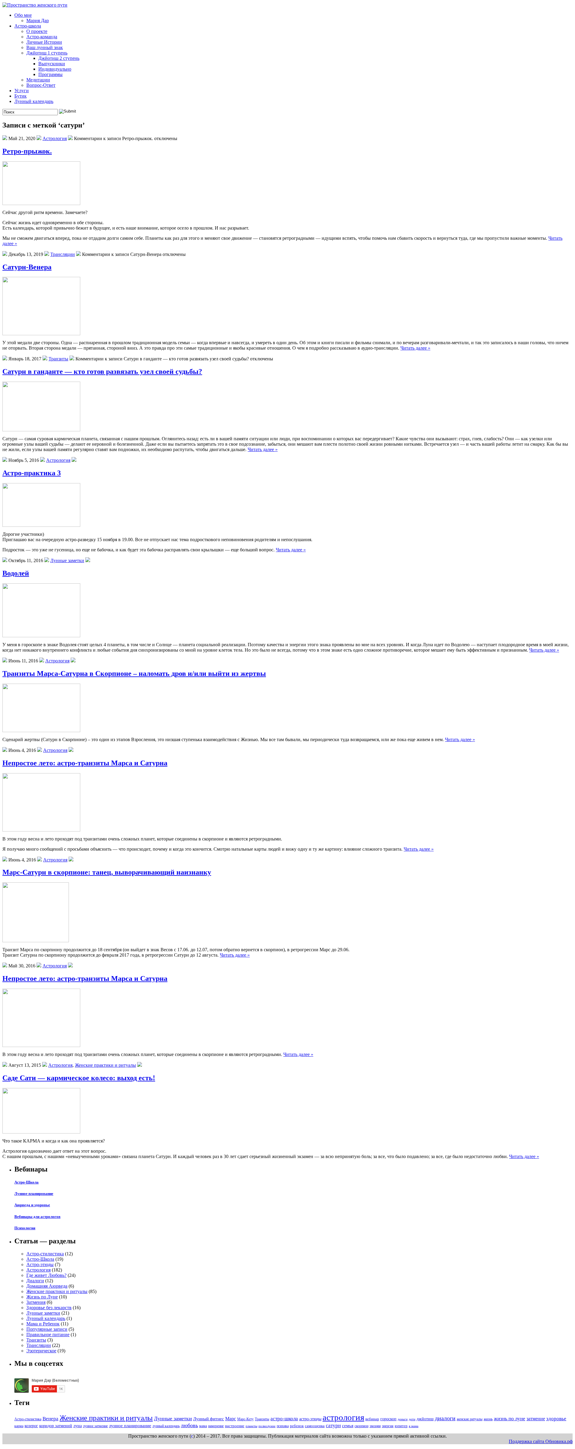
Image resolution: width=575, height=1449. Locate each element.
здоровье (556, 1418)
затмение (535, 1418)
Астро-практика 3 (31, 473)
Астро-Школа (26, 1182)
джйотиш (425, 1418)
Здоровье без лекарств (49, 1307)
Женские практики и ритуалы (105, 1065)
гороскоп (388, 1418)
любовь (189, 1425)
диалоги (445, 1418)
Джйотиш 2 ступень (58, 58)
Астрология (55, 138)
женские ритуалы (469, 1419)
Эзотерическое (41, 1350)
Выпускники (51, 63)
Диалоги (35, 1280)
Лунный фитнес (208, 1418)
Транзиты (58, 358)
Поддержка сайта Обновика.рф (541, 1441)
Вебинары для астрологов (37, 1216)
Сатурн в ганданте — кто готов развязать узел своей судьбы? (102, 371)
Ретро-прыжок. (27, 151)
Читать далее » (415, 348)
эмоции (375, 1426)
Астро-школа (27, 25)
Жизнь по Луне (42, 1296)
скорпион (361, 1426)
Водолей (15, 573)
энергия (388, 1426)
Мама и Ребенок (43, 1323)
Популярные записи (46, 1329)
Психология (24, 1228)
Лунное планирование (33, 1193)
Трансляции (62, 254)
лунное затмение (95, 1426)
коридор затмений (55, 1425)
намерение (216, 1426)
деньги (403, 1419)
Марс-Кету (245, 1419)
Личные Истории (44, 42)
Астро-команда (41, 36)
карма (18, 1426)
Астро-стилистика (45, 1253)
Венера (50, 1418)
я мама (413, 1426)
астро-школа (284, 1418)
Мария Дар (37, 20)
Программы (50, 74)
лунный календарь (166, 1426)
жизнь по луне (509, 1418)
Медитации (38, 79)
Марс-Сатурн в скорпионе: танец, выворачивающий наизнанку (106, 872)
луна (77, 1425)
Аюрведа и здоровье (32, 1205)
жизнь (488, 1419)
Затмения (36, 1302)
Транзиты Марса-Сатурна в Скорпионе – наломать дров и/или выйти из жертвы (134, 673)
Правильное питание (47, 1334)
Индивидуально (54, 69)
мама (203, 1426)
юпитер (401, 1426)
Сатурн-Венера (27, 267)
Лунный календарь (33, 101)
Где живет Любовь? (46, 1275)
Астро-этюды (40, 1264)
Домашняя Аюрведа (46, 1286)
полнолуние (267, 1426)
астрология (343, 1417)
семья (347, 1425)
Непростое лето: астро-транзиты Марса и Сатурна (84, 763)
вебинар (372, 1419)
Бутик (20, 95)
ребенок (297, 1426)
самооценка (315, 1426)
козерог (31, 1425)
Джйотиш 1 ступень (46, 52)
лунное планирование (130, 1425)
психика (283, 1426)
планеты (251, 1426)
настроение (234, 1426)
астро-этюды (310, 1418)
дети (412, 1419)
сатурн (333, 1425)
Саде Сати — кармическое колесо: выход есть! (78, 1078)
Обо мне (23, 15)
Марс (230, 1418)
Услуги (21, 90)
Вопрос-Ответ (40, 85)
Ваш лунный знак (44, 47)
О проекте (36, 31)
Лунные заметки (67, 560)
